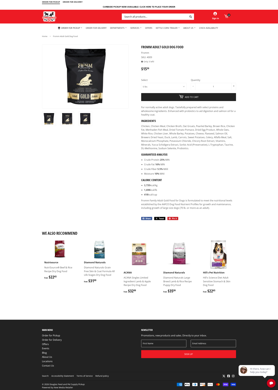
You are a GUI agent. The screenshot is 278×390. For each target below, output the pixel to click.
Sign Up (188, 354)
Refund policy (102, 375)
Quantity (195, 80)
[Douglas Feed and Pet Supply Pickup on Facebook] (228, 376)
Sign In (215, 18)
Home (44, 36)
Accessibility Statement (62, 375)
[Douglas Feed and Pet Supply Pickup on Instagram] (233, 376)
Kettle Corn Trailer (167, 28)
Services (135, 28)
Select (144, 80)
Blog (44, 352)
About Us (188, 28)
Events (45, 348)
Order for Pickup (71, 28)
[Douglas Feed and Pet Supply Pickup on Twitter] (223, 376)
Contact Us (48, 365)
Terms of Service (85, 375)
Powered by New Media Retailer (57, 387)
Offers (148, 28)
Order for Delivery (96, 28)
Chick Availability (208, 28)
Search (45, 375)
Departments (117, 28)
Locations (47, 361)
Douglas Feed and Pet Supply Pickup (67, 384)
